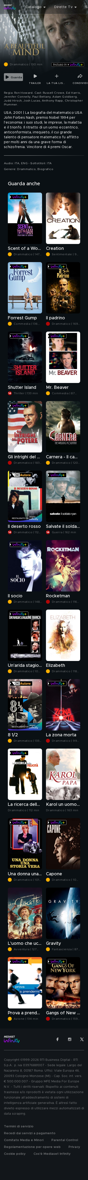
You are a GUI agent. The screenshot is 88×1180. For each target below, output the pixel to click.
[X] (82, 1039)
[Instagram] (69, 1039)
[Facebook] (57, 1039)
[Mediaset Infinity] (10, 7)
